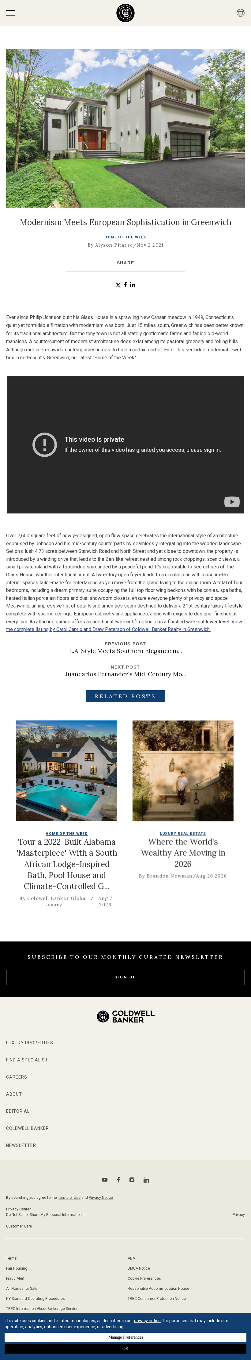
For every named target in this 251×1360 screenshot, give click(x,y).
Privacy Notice (101, 1197)
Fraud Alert (15, 1278)
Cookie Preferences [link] (144, 1278)
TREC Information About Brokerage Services (43, 1309)
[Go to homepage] (126, 13)
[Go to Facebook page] (118, 1180)
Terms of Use (69, 1197)
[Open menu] (10, 13)
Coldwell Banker (27, 1128)
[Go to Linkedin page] (146, 1180)
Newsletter (21, 1145)
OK (125, 1348)
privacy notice (147, 1320)
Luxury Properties (29, 1042)
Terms (11, 1258)
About (14, 1094)
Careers (16, 1077)
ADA (131, 1258)
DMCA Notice (139, 1268)
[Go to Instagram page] (131, 1179)
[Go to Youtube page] (105, 1180)
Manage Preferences (125, 1337)
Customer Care (19, 1226)
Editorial (18, 1111)
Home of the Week (125, 237)
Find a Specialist (27, 1059)
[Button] (240, 13)
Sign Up (125, 977)
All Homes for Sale (21, 1288)
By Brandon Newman (139, 876)
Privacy (239, 1215)
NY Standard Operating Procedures (35, 1299)
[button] (118, 285)
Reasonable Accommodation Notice (158, 1288)
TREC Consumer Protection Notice (157, 1299)
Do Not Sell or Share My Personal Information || (45, 1215)
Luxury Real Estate (156, 833)
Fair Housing (16, 1268)
